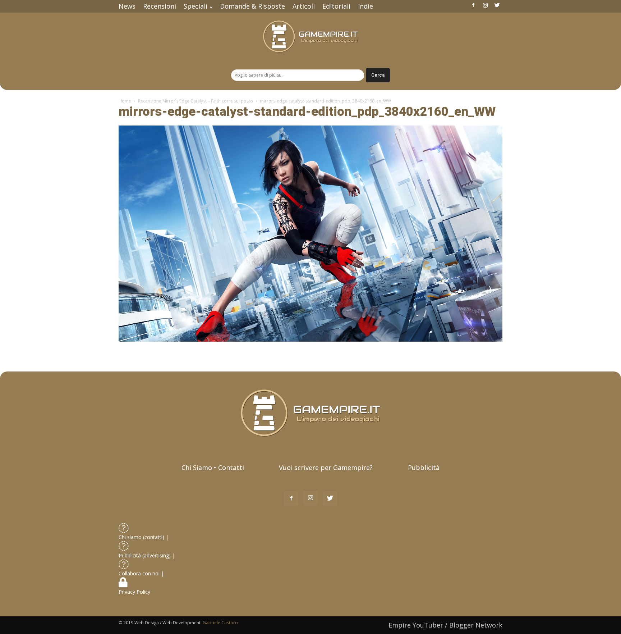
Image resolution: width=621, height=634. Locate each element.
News (127, 6)
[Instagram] (485, 5)
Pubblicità (424, 467)
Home (125, 101)
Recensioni (159, 6)
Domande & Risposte (252, 6)
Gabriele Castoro (220, 623)
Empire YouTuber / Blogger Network (445, 625)
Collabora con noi (140, 573)
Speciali (195, 6)
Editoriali (336, 6)
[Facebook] (473, 5)
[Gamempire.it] (310, 36)
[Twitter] (497, 5)
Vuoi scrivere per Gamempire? (326, 467)
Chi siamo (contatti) (141, 537)
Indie (365, 6)
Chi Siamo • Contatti (212, 467)
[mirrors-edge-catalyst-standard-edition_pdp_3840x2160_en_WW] (310, 340)
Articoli (304, 6)
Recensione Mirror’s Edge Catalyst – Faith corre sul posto (195, 101)
